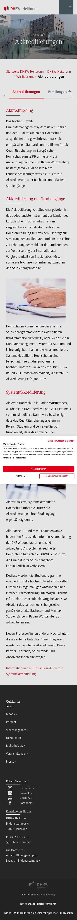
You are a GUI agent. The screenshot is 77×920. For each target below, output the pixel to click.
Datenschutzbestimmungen (61, 440)
